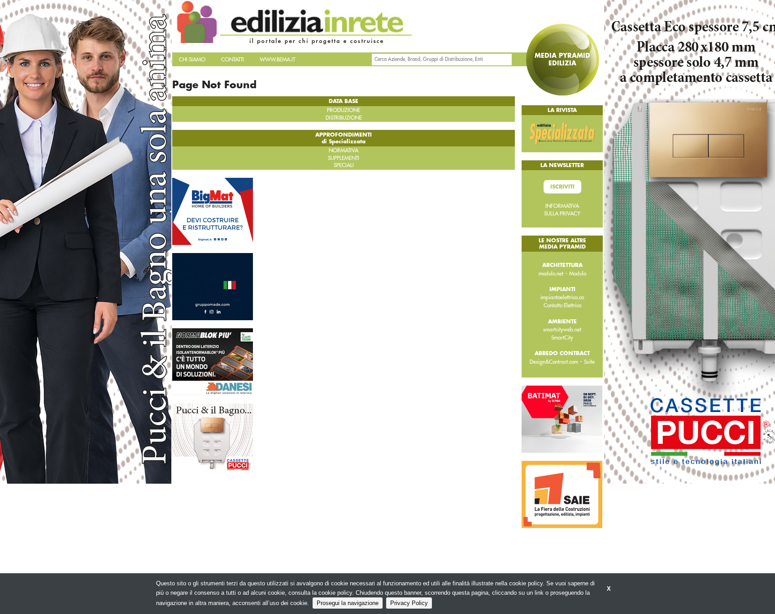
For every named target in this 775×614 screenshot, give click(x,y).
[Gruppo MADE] (212, 285)
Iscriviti (562, 186)
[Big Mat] (212, 210)
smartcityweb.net (562, 329)
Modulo (577, 273)
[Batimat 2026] (562, 418)
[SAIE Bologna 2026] (562, 494)
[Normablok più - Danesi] (212, 361)
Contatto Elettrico (562, 305)
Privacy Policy (409, 603)
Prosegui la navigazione (348, 603)
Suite (589, 362)
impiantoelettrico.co (562, 297)
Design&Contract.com (554, 362)
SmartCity (562, 337)
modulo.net (551, 273)
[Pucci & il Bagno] (212, 436)
